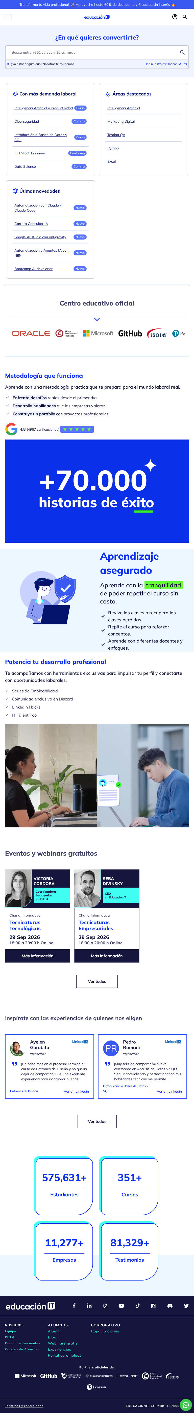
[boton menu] (8, 17)
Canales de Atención (22, 1349)
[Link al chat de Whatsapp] (186, 1405)
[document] (49, 1069)
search (182, 52)
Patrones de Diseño (24, 1091)
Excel (111, 161)
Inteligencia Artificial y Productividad (43, 108)
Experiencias (59, 1349)
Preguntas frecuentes (22, 1343)
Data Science (25, 166)
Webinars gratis (63, 1343)
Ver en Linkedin (76, 1091)
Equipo (10, 1331)
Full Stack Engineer (29, 153)
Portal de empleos (65, 1355)
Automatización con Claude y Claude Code (38, 208)
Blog (52, 1337)
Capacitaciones (105, 1331)
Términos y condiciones (24, 1406)
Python (113, 148)
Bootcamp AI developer (33, 268)
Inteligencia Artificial (123, 108)
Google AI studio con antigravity (40, 237)
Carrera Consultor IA (31, 223)
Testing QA (116, 134)
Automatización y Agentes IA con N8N (41, 253)
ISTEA (10, 1337)
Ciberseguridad (26, 121)
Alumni (54, 1331)
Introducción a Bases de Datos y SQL (40, 137)
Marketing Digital (121, 121)
